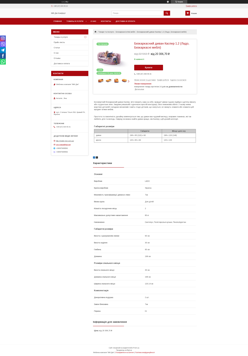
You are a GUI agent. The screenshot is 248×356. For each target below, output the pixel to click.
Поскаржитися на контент (124, 352)
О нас (93, 21)
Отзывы (57, 58)
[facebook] (94, 158)
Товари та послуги (106, 32)
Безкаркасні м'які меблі (125, 32)
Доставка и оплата (125, 21)
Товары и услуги (74, 21)
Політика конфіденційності (145, 352)
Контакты (106, 21)
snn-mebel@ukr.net (63, 145)
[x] (97, 158)
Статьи (57, 48)
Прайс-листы (59, 42)
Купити (148, 67)
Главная (57, 21)
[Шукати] (167, 13)
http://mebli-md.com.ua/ (65, 141)
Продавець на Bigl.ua (124, 350)
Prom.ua (136, 348)
